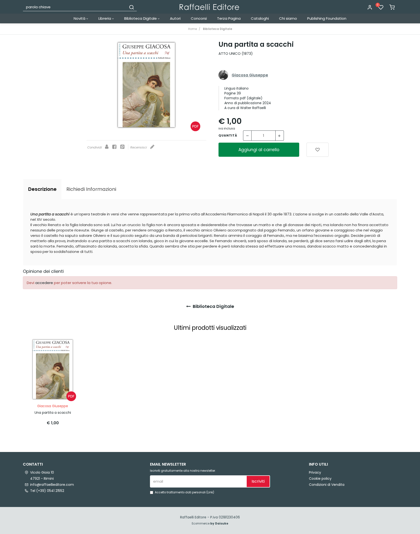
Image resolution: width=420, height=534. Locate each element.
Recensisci (139, 147)
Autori (175, 18)
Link (210, 492)
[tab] (42, 189)
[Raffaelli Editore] (209, 7)
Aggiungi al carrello (258, 150)
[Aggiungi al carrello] (70, 347)
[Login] (369, 7)
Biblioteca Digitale (141, 18)
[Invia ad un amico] (106, 147)
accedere (44, 282)
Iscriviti (258, 481)
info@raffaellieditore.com (52, 484)
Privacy (315, 472)
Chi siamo (288, 18)
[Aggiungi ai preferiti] (317, 150)
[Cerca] (131, 6)
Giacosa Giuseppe (250, 75)
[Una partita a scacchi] (146, 85)
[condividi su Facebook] (114, 147)
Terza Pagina (229, 18)
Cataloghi (260, 18)
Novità (80, 18)
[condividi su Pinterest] (122, 147)
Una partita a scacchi (53, 412)
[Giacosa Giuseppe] (223, 75)
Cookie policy (320, 478)
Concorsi (199, 18)
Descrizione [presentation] (42, 189)
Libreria (105, 18)
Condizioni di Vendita (326, 484)
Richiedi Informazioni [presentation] (91, 189)
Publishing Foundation (326, 18)
